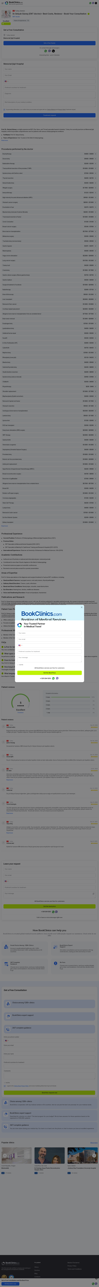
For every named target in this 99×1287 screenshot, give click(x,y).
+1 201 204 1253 (45, 678)
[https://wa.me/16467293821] (53, 678)
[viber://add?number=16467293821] (57, 678)
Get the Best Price (49, 673)
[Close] (82, 607)
